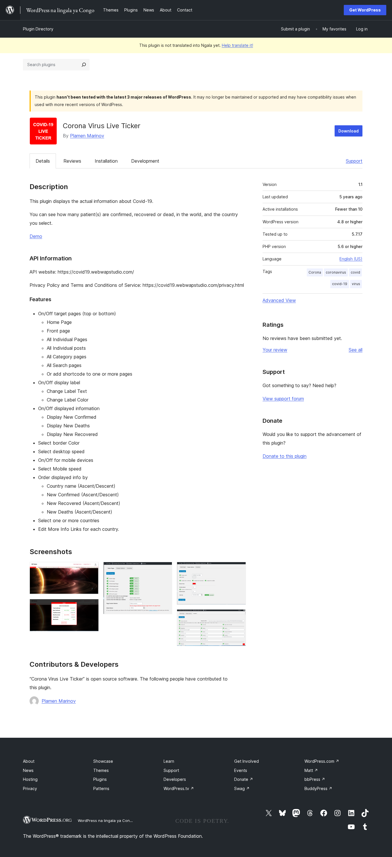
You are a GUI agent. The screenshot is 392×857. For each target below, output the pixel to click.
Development (145, 161)
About (28, 761)
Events (240, 770)
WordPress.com (321, 761)
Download (348, 130)
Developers (175, 779)
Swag (242, 788)
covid (355, 272)
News (28, 770)
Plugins (100, 779)
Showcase (103, 761)
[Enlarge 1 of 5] (91, 569)
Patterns (101, 788)
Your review (275, 350)
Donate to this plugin (284, 456)
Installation (106, 161)
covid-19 (339, 284)
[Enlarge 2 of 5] (91, 607)
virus (356, 284)
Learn (169, 761)
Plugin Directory (38, 28)
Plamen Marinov (87, 136)
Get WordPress (365, 9)
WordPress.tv (179, 788)
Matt (311, 770)
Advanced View (279, 300)
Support (354, 161)
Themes (101, 770)
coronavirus (336, 272)
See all (355, 350)
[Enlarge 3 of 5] (164, 569)
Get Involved (246, 761)
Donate (243, 779)
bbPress (314, 779)
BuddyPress (318, 788)
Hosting (30, 779)
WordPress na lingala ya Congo (106, 820)
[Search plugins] (84, 64)
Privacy (30, 788)
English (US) (350, 258)
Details (43, 161)
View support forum (283, 398)
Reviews (72, 161)
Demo (36, 236)
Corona (314, 272)
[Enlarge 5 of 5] (238, 617)
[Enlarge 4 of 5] (238, 569)
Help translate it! (237, 45)
